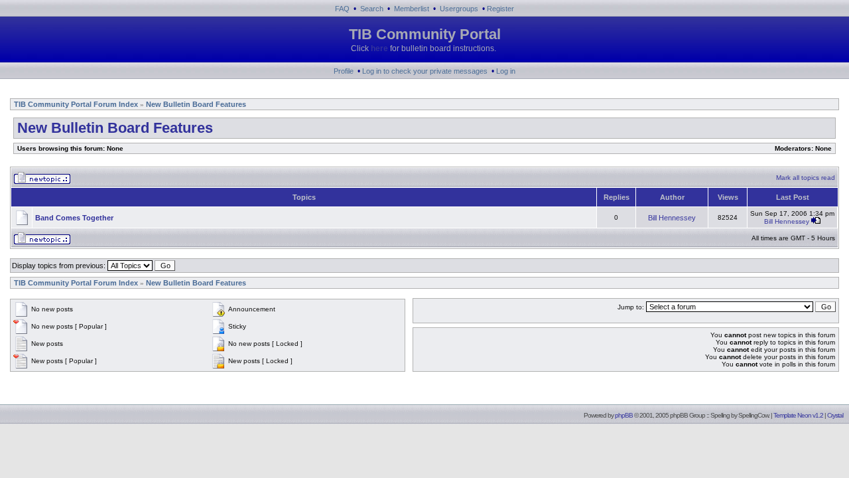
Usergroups (459, 9)
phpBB (624, 415)
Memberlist (411, 9)
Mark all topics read (805, 177)
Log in (505, 71)
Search (371, 9)
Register (500, 9)
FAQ (342, 9)
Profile (344, 71)
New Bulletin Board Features (196, 104)
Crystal (835, 415)
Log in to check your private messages (425, 71)
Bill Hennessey (672, 218)
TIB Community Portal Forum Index (76, 104)
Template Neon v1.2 (798, 415)
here (379, 48)
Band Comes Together (74, 218)
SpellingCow (753, 415)
